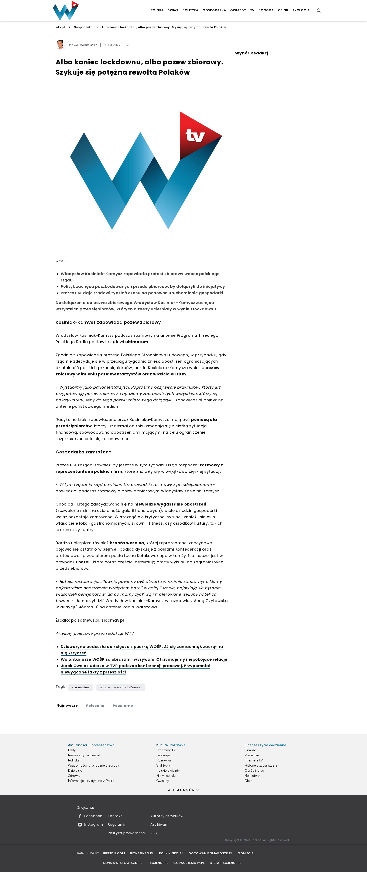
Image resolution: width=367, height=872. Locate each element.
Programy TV (166, 750)
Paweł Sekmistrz (83, 45)
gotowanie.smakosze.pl (210, 853)
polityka (190, 10)
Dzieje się (75, 770)
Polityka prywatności (127, 833)
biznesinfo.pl (142, 853)
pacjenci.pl (157, 863)
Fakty (72, 750)
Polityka (73, 760)
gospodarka (214, 10)
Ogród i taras (254, 770)
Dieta (249, 780)
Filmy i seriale (166, 775)
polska (157, 10)
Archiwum (159, 824)
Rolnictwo (252, 775)
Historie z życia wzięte (261, 765)
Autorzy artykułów (167, 816)
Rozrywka (163, 760)
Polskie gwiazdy (168, 770)
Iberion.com (114, 853)
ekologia (301, 10)
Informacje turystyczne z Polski (91, 780)
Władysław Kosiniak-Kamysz (121, 687)
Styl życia (163, 765)
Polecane (95, 705)
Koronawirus (81, 687)
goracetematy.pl (189, 863)
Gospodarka (83, 27)
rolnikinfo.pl (171, 853)
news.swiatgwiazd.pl (122, 863)
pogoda (266, 10)
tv (252, 10)
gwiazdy (238, 10)
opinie (283, 10)
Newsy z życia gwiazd (84, 755)
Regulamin (117, 824)
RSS (153, 833)
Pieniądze (252, 755)
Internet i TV (254, 760)
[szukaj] (319, 10)
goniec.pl (246, 853)
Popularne (123, 705)
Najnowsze (67, 705)
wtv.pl (60, 27)
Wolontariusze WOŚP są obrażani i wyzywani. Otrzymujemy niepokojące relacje (144, 659)
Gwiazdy (162, 780)
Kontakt (115, 816)
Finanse (250, 750)
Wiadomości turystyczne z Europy (93, 765)
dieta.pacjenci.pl (225, 863)
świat (173, 10)
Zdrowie (74, 775)
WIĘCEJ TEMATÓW (181, 790)
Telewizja (163, 755)
